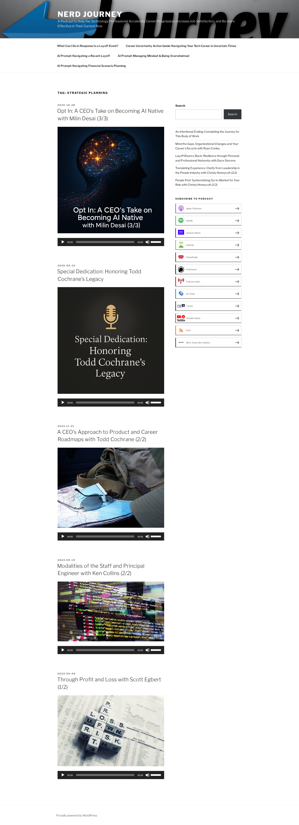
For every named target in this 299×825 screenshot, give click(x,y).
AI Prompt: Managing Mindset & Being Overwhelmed (153, 56)
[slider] (156, 241)
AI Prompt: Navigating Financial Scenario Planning (91, 65)
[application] (111, 242)
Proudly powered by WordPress (76, 815)
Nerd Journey (90, 14)
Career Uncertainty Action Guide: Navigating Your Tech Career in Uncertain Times (181, 46)
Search (180, 105)
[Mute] (147, 242)
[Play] (63, 242)
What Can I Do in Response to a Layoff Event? (87, 46)
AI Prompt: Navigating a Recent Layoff (83, 56)
